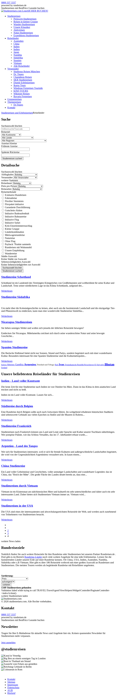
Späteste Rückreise (10, 152)
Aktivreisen (19, 30)
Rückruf (11, 693)
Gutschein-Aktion (13, 210)
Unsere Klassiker (22, 27)
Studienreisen (13, 16)
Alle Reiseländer (22, 66)
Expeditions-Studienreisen (26, 35)
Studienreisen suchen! (12, 158)
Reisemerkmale (8, 192)
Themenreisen (14, 102)
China (16, 43)
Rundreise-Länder (33, 557)
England (4, 368)
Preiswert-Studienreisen (25, 19)
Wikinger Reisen (22, 93)
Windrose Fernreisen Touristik (28, 88)
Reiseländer (13, 38)
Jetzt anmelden (8, 642)
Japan (16, 52)
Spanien (17, 60)
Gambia (19, 364)
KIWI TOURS (21, 91)
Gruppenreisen (14, 99)
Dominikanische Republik (74, 365)
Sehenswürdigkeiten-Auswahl (15, 262)
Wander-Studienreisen (24, 24)
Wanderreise (10, 253)
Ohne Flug (9, 241)
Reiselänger (89, 365)
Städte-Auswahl (9, 256)
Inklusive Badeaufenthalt (16, 213)
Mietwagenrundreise (14, 235)
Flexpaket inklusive (14, 204)
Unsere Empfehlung (14, 250)
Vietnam (18, 63)
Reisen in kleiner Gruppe (26, 21)
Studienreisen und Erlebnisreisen (17, 112)
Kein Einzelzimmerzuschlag (18, 225)
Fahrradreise (10, 198)
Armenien (30, 364)
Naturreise (9, 238)
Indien (17, 49)
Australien (19, 41)
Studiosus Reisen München (27, 71)
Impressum (12, 684)
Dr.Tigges (18, 104)
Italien (17, 46)
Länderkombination (14, 232)
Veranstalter (13, 68)
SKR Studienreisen (23, 80)
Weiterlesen (6, 291)
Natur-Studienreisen (23, 32)
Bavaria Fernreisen (23, 96)
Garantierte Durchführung (17, 207)
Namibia (18, 55)
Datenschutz (13, 687)
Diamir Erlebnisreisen (24, 82)
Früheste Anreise (9, 146)
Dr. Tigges (19, 74)
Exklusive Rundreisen (15, 195)
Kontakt (11, 107)
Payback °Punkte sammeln (17, 244)
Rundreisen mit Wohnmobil (18, 247)
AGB (10, 690)
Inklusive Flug (11, 219)
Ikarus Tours (20, 85)
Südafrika (18, 57)
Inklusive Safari (12, 222)
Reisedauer (6, 183)
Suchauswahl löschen (11, 126)
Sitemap (11, 682)
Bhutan (109, 364)
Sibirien (11, 364)
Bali (57, 365)
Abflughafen (7, 174)
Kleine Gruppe (11, 229)
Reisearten (6, 189)
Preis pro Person (9, 186)
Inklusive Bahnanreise (15, 216)
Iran (62, 364)
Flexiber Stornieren (14, 201)
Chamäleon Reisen (23, 77)
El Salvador (99, 365)
